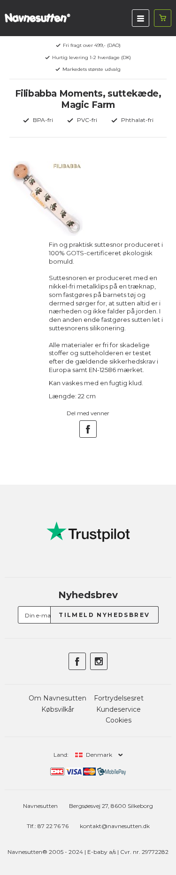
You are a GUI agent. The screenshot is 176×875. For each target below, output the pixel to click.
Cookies (118, 720)
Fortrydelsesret (119, 698)
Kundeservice (118, 709)
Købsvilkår (57, 709)
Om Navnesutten (57, 698)
